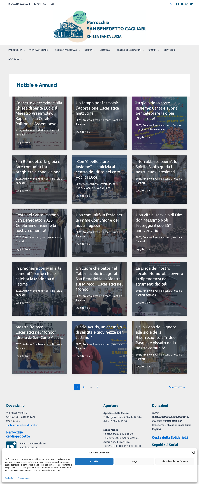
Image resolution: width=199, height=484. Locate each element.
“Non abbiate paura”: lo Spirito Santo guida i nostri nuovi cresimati (156, 166)
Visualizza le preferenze (175, 461)
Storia (88, 50)
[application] (23, 50)
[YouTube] (182, 4)
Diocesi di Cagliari (19, 4)
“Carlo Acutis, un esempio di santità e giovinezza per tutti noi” (99, 332)
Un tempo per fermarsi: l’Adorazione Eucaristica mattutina (97, 108)
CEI (52, 4)
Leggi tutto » (23, 142)
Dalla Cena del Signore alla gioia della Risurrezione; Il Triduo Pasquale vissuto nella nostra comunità (156, 337)
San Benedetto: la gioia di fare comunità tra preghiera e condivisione (38, 166)
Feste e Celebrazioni (129, 50)
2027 (85, 183)
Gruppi (152, 50)
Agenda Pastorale (66, 50)
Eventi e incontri (42, 130)
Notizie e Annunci (157, 129)
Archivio (13, 59)
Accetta (94, 461)
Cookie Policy (10, 478)
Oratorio (169, 50)
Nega (134, 461)
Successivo (177, 386)
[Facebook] (177, 4)
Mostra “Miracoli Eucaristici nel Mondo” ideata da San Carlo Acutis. (39, 332)
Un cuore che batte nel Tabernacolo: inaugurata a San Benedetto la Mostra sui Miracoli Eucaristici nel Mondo (99, 278)
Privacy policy (24, 478)
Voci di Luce (103, 188)
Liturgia (105, 50)
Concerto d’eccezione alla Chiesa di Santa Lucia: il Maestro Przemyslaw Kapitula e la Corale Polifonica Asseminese (39, 113)
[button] (192, 452)
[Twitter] (191, 4)
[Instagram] (186, 4)
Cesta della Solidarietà (170, 437)
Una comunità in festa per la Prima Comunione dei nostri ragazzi (99, 220)
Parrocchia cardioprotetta (18, 434)
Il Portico (40, 4)
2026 (18, 130)
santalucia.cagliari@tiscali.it (22, 425)
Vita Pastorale (38, 50)
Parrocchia (15, 50)
